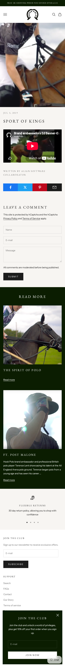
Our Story (8, 599)
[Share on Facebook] (10, 187)
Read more (9, 379)
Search (7, 583)
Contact (7, 594)
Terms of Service (31, 218)
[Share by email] (54, 187)
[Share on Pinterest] (40, 187)
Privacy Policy (10, 218)
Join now (33, 655)
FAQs (6, 588)
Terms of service (12, 605)
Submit (13, 276)
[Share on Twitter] (25, 187)
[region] (32, 506)
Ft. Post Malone (19, 455)
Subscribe (16, 564)
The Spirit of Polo (22, 370)
